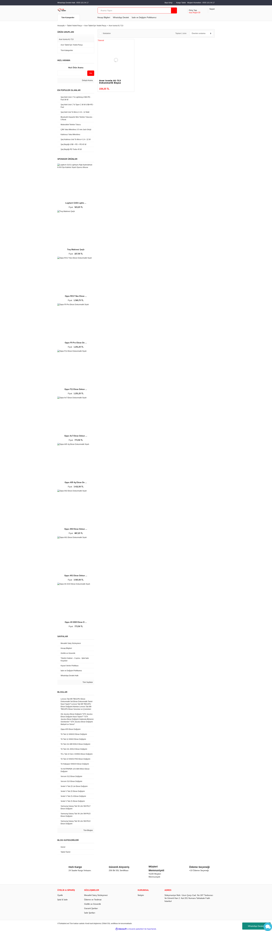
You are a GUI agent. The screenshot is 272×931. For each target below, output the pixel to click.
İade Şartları (89, 913)
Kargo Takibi (181, 3)
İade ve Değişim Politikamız (144, 17)
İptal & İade (62, 899)
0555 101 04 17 (208, 3)
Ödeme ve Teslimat (92, 899)
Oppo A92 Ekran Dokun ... (75, 529)
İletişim (141, 895)
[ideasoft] (121, 929)
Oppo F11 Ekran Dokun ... (75, 389)
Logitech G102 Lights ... (75, 203)
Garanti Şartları (91, 908)
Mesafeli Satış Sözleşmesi (96, 895)
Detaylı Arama (87, 80)
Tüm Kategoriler (68, 18)
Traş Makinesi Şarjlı (75, 249)
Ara (90, 73)
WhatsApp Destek (121, 17)
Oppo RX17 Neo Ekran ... (76, 296)
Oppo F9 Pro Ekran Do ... (76, 343)
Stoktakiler (107, 33)
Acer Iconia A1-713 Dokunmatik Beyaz (110, 82)
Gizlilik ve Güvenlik (92, 904)
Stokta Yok (122, 87)
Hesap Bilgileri (103, 17)
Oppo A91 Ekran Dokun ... (75, 576)
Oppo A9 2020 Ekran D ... (76, 622)
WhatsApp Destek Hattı (258, 926)
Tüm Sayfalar (87, 682)
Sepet (212, 9)
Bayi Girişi (168, 3)
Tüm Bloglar (88, 830)
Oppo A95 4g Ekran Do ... (76, 482)
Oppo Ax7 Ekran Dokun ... (75, 436)
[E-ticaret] (135, 929)
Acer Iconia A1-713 (116, 26)
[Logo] (61, 10)
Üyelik (60, 895)
